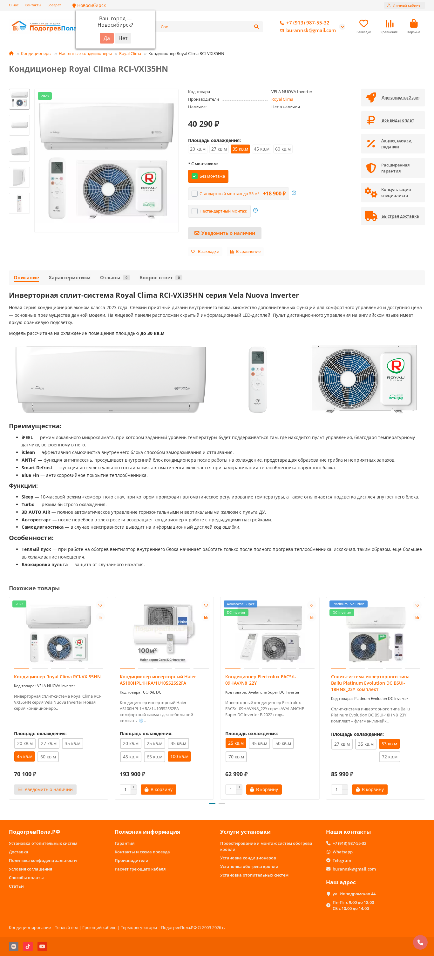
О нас (13, 5)
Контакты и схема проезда (142, 852)
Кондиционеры (36, 53)
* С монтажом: (203, 163)
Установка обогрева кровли (249, 866)
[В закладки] (100, 604)
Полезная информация (147, 831)
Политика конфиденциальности (43, 860)
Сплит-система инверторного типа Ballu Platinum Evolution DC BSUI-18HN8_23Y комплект (370, 683)
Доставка (18, 852)
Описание (26, 277)
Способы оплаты (26, 877)
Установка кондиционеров (248, 858)
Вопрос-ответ (159, 277)
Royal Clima (130, 53)
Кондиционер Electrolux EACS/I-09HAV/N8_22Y (260, 680)
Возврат (54, 5)
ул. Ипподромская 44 (354, 894)
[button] (19, 89)
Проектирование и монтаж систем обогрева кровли (266, 846)
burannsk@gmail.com (311, 30)
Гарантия (124, 843)
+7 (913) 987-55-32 (307, 22)
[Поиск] (256, 27)
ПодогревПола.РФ (34, 831)
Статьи (16, 886)
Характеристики (70, 277)
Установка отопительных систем (43, 843)
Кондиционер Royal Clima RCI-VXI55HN (57, 677)
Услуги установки (245, 831)
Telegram (342, 860)
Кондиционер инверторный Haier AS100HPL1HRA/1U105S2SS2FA (158, 680)
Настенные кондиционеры (85, 53)
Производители (131, 860)
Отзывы (113, 277)
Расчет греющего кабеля (140, 869)
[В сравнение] (100, 617)
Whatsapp (343, 852)
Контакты (33, 5)
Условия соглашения (30, 869)
